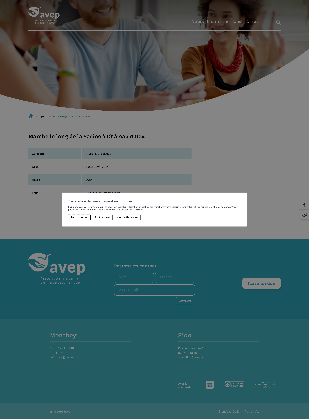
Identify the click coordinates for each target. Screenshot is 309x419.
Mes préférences (127, 217)
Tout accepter (79, 217)
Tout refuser (102, 217)
